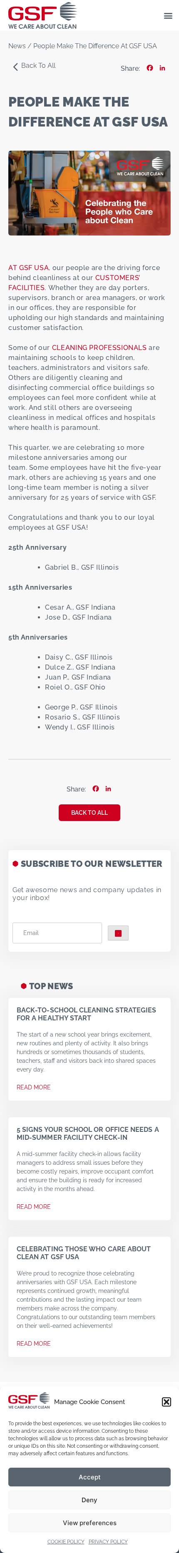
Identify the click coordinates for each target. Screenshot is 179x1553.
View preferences (90, 1523)
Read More (34, 1087)
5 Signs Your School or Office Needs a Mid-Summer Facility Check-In (88, 1133)
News (17, 46)
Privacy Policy (108, 1542)
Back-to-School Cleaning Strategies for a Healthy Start (86, 1014)
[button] (166, 1402)
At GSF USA (28, 268)
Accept (90, 1477)
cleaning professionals (99, 348)
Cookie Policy (66, 1542)
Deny (89, 1500)
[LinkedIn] (162, 68)
